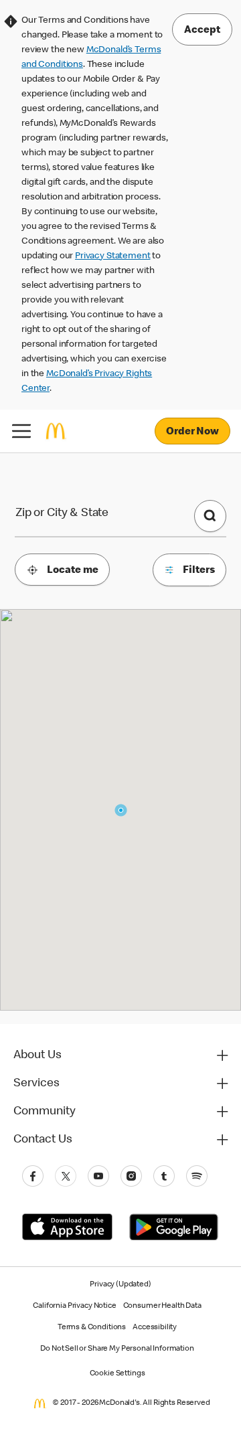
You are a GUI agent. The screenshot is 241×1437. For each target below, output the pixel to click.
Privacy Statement (112, 256)
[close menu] (21, 431)
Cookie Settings (117, 1374)
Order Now (192, 432)
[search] (210, 516)
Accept (202, 30)
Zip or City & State (61, 513)
